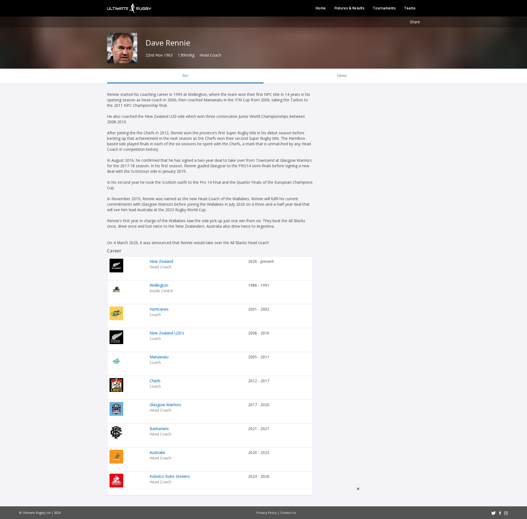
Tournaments (384, 8)
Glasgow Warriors (165, 404)
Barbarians (159, 428)
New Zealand (161, 261)
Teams (410, 8)
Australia (157, 452)
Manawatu (159, 356)
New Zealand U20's (167, 333)
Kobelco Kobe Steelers (170, 476)
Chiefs (155, 380)
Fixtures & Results (350, 8)
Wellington (159, 285)
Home (321, 8)
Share (415, 21)
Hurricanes (159, 309)
